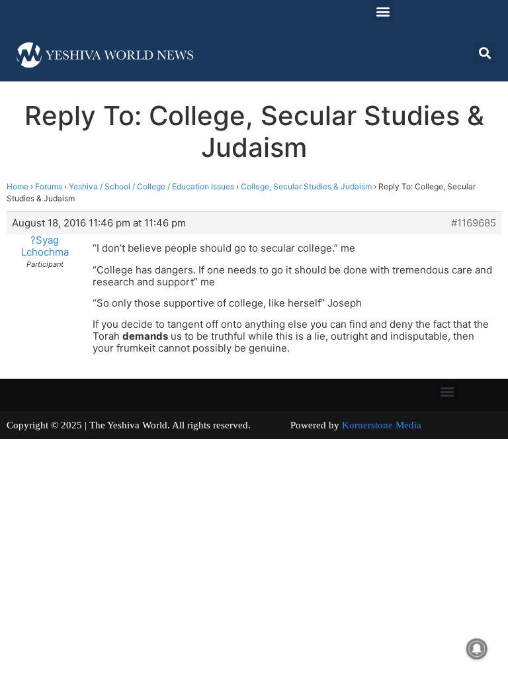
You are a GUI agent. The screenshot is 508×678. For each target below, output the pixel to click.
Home (17, 186)
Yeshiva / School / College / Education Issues (151, 186)
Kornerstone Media (381, 425)
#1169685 (473, 223)
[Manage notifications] (476, 648)
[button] (383, 11)
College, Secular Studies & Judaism (306, 186)
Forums (48, 186)
